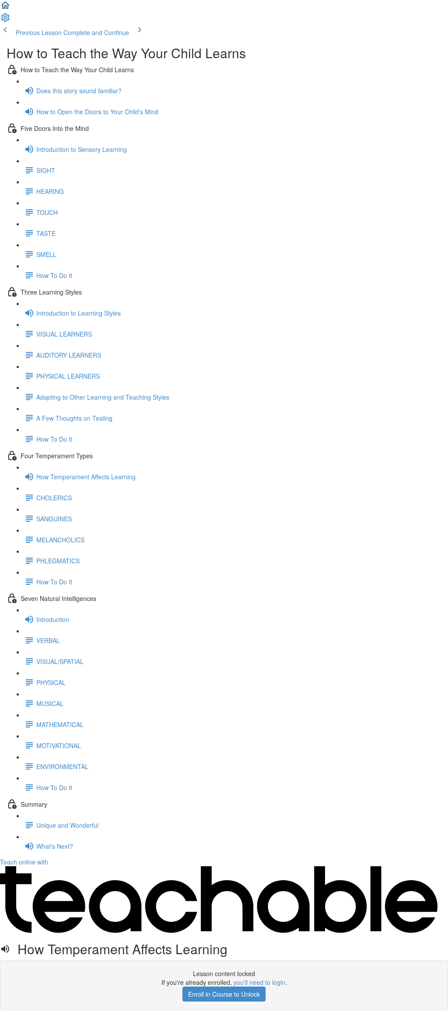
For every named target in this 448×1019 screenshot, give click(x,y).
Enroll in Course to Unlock (224, 994)
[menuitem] (5, 20)
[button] (5, 8)
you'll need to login (259, 982)
